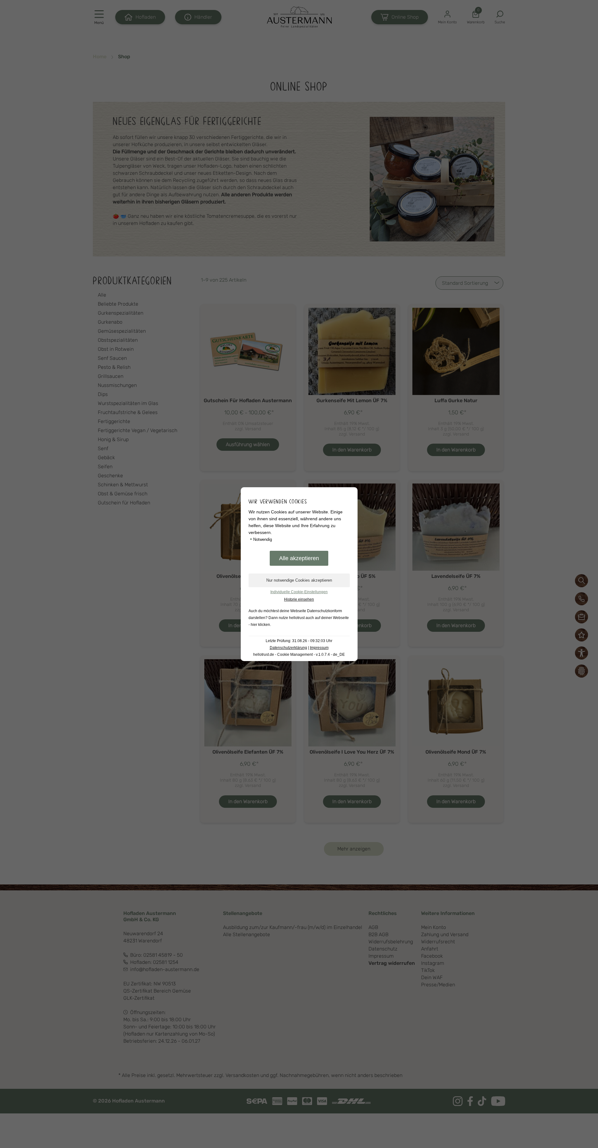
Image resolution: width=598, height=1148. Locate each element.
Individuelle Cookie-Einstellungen (299, 592)
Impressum (319, 647)
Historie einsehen (299, 599)
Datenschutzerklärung (288, 647)
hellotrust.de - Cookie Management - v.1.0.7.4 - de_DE (299, 654)
